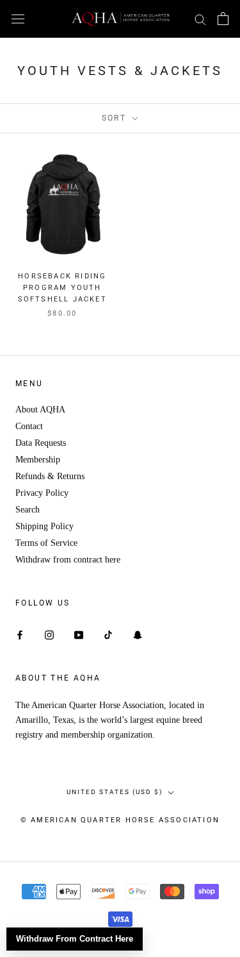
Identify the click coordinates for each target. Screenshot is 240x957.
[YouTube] (78, 634)
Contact (29, 426)
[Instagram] (49, 634)
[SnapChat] (137, 634)
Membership (37, 459)
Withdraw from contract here (67, 559)
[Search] (200, 18)
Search (27, 509)
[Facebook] (19, 634)
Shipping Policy (44, 526)
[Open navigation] (18, 19)
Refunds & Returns (49, 476)
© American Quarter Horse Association (120, 820)
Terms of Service (46, 543)
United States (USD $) (115, 791)
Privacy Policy (41, 493)
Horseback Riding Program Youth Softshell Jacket (62, 287)
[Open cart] (223, 18)
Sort (116, 118)
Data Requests (40, 443)
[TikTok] (108, 634)
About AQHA (40, 409)
